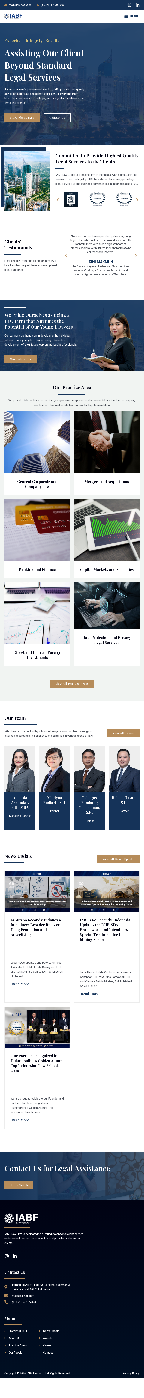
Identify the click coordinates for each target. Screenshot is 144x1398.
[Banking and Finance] (37, 530)
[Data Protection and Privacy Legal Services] (107, 605)
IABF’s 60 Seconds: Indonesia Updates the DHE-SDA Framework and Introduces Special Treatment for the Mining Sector (105, 929)
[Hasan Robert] (124, 768)
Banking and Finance (37, 569)
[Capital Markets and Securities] (107, 530)
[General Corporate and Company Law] (37, 442)
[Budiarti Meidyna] (54, 768)
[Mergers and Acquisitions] (107, 442)
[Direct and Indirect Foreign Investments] (37, 613)
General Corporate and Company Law (37, 484)
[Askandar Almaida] (19, 768)
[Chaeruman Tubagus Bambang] (89, 768)
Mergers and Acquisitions (107, 481)
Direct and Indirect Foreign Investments (37, 655)
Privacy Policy (131, 1373)
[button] (58, 199)
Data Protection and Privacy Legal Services (106, 640)
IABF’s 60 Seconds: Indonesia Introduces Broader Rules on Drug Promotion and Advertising (36, 927)
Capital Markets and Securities (107, 569)
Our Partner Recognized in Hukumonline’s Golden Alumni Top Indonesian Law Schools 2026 (37, 1063)
